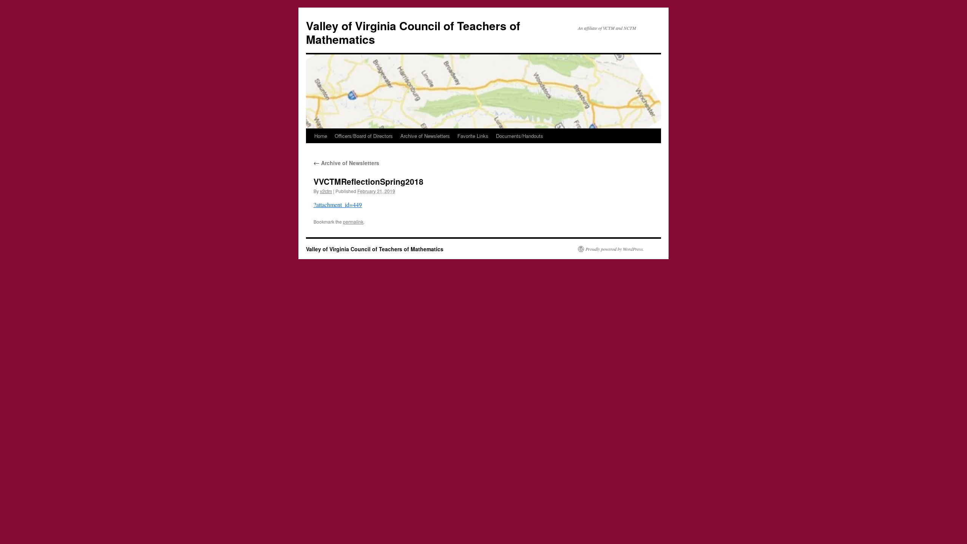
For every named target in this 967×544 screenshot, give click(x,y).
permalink (353, 221)
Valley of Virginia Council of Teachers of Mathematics (413, 32)
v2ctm (326, 191)
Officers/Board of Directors (364, 135)
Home (320, 135)
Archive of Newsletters (425, 135)
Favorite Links (472, 135)
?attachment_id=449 (338, 205)
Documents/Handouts (519, 135)
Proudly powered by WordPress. (614, 249)
